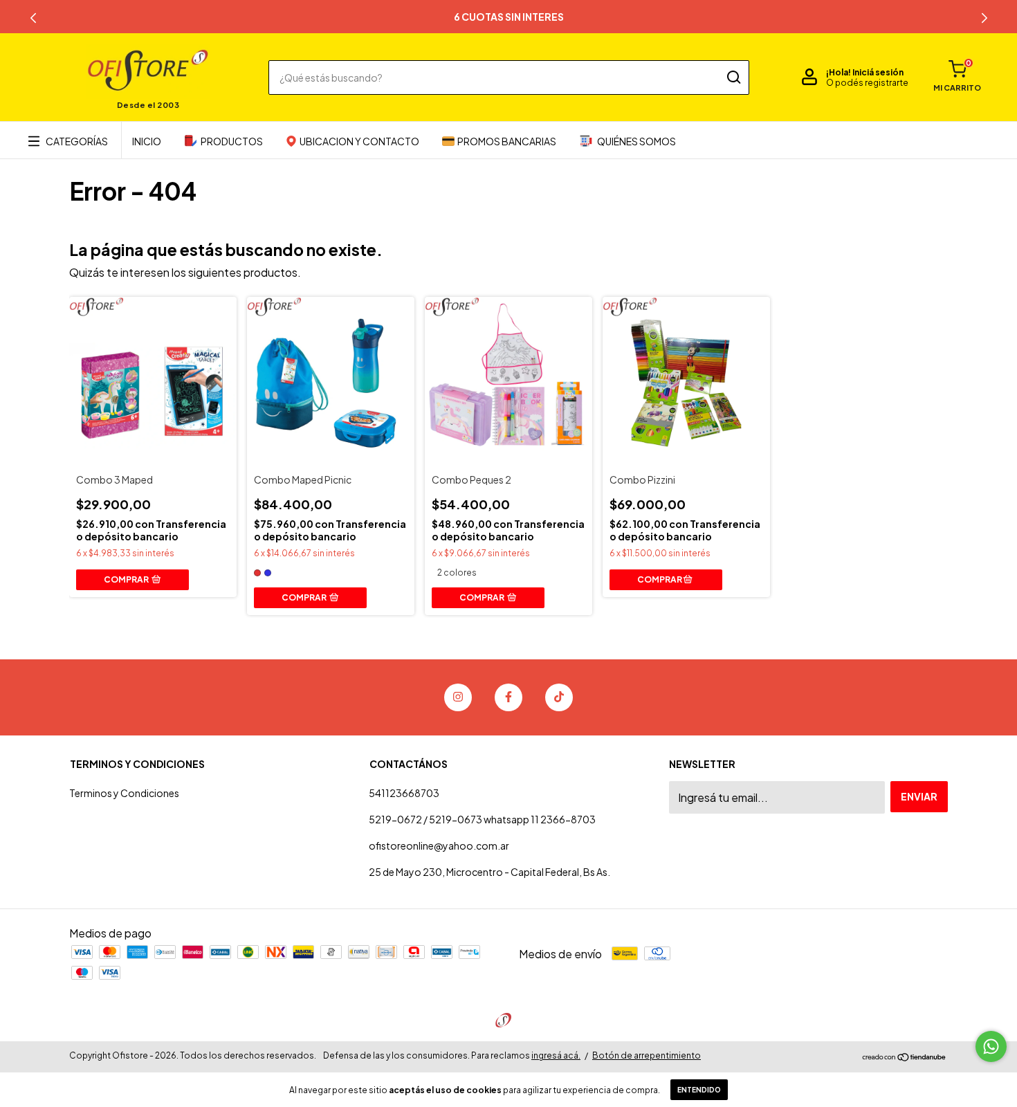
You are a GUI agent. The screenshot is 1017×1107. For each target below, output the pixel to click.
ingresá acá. (555, 1055)
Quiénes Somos (636, 141)
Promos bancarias (506, 141)
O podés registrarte (867, 82)
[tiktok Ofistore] (559, 697)
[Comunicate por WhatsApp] (991, 1046)
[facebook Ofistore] (508, 697)
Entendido (699, 1090)
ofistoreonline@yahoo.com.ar (439, 845)
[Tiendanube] (904, 1057)
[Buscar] (733, 77)
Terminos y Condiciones (124, 793)
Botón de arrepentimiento (646, 1055)
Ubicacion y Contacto (359, 141)
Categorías (77, 141)
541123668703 (404, 793)
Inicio (146, 141)
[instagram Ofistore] (458, 697)
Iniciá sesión (878, 72)
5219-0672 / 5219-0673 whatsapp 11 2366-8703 (482, 819)
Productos (232, 141)
